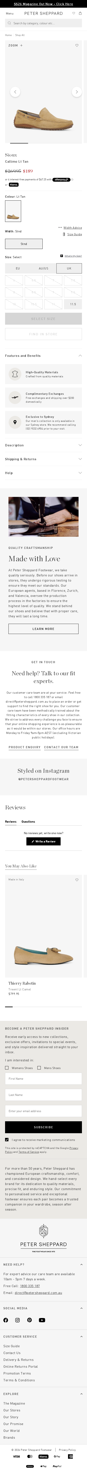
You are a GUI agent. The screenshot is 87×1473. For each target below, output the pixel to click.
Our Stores (11, 1410)
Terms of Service (29, 1151)
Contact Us (11, 1353)
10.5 (34, 304)
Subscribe (43, 1127)
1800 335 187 (30, 1286)
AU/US (43, 268)
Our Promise (13, 1424)
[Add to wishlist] (77, 45)
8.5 (34, 292)
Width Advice (73, 227)
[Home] (44, 13)
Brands (9, 1437)
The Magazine (14, 1403)
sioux (11, 155)
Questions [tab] (28, 822)
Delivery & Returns (18, 1359)
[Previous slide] (15, 92)
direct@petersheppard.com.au (38, 1293)
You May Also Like (21, 866)
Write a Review (46, 842)
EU (18, 268)
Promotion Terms (17, 1373)
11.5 (73, 304)
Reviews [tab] (10, 822)
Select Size (43, 319)
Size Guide (74, 234)
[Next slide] (77, 92)
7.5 (73, 280)
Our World (11, 1430)
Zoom (13, 45)
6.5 (34, 280)
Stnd (24, 244)
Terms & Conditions (19, 1380)
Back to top (53, 1463)
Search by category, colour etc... (34, 23)
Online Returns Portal (20, 1366)
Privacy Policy (67, 1449)
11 (53, 304)
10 (14, 304)
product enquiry (25, 747)
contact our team (61, 747)
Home (8, 34)
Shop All (20, 34)
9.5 (73, 292)
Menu (10, 13)
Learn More (43, 629)
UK (69, 268)
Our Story (10, 1417)
